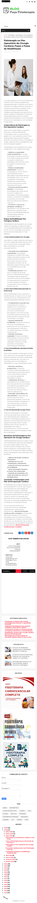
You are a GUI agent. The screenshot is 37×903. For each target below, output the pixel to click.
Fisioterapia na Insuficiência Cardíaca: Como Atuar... (20, 838)
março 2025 (10, 857)
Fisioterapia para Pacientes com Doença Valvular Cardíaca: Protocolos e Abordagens (21, 663)
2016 (5, 880)
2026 (6, 828)
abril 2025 (9, 855)
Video (26, 819)
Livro (12, 819)
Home (5, 35)
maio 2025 (9, 836)
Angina (5, 807)
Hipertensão (24, 816)
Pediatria (19, 819)
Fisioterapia (22, 813)
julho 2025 (9, 832)
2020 (6, 872)
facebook (32, 571)
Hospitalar (6, 819)
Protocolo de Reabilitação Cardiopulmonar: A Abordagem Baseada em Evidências (21, 649)
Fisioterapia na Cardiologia (10, 816)
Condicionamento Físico (10, 810)
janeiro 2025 (10, 861)
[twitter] (29, 2)
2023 (6, 866)
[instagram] (32, 2)
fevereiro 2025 (11, 859)
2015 (5, 882)
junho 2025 (9, 834)
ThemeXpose (21, 900)
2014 (5, 884)
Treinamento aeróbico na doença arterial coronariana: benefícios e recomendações (19, 630)
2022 (6, 868)
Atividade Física (14, 807)
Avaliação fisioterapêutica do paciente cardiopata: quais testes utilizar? (17, 626)
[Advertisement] (18, 593)
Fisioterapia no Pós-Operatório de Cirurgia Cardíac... (19, 845)
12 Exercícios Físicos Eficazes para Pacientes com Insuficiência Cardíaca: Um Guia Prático (22, 656)
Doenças (5, 813)
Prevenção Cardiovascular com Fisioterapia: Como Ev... (20, 848)
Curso (29, 810)
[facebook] (3, 897)
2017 (5, 878)
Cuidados (22, 810)
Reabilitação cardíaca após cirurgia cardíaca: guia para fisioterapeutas (19, 633)
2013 (5, 886)
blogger (18, 571)
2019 (5, 874)
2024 (6, 864)
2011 (5, 890)
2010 (5, 892)
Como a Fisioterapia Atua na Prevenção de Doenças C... (20, 841)
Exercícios (14, 813)
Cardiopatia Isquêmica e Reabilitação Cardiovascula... (18, 852)
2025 (6, 830)
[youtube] (6, 898)
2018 (5, 876)
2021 (5, 870)
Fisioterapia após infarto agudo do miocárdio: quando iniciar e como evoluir (18, 636)
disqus (25, 571)
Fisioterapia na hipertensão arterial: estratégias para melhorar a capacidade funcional (18, 623)
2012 (5, 888)
